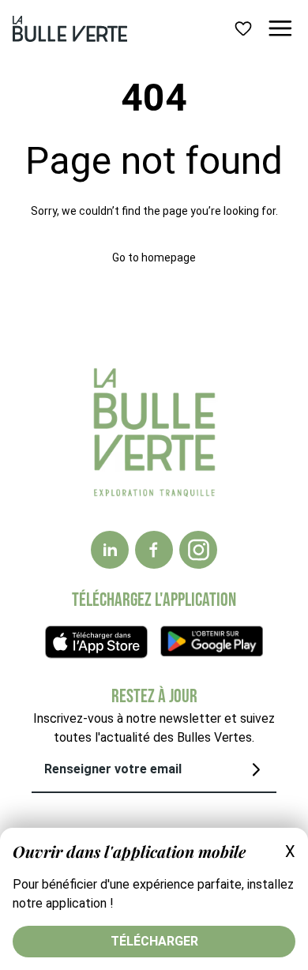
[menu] (280, 28)
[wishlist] (243, 28)
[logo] (70, 29)
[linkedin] (109, 549)
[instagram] (198, 550)
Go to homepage (154, 257)
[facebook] (154, 549)
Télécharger (154, 941)
